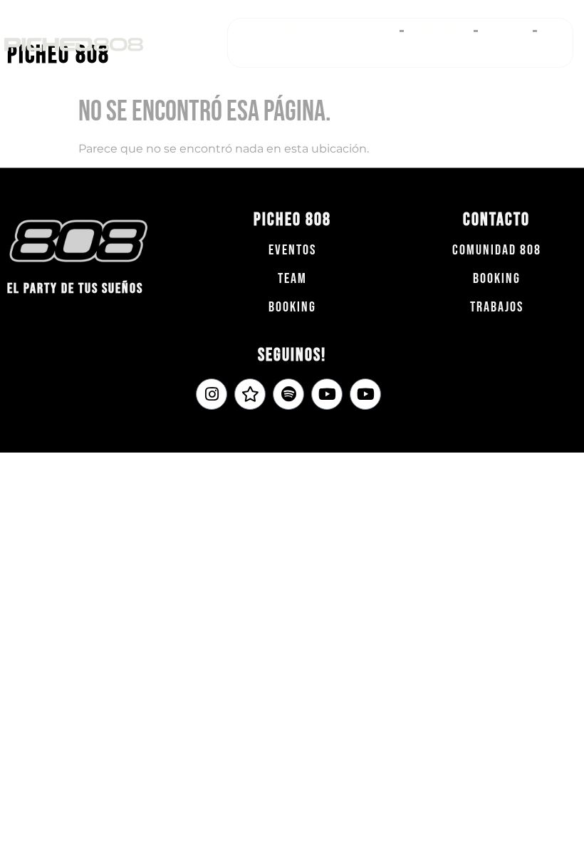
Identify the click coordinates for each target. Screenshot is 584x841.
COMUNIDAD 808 (496, 250)
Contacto (400, 54)
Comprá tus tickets (331, 30)
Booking (438, 30)
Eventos (292, 250)
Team (505, 30)
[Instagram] (211, 394)
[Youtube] (327, 394)
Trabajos (496, 307)
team (292, 278)
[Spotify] (288, 394)
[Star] (250, 394)
